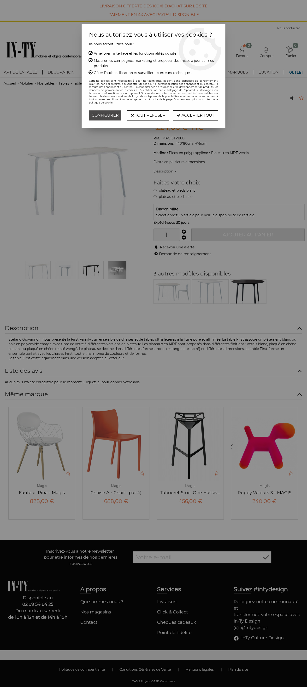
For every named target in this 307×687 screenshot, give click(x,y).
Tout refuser (149, 115)
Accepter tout (197, 115)
